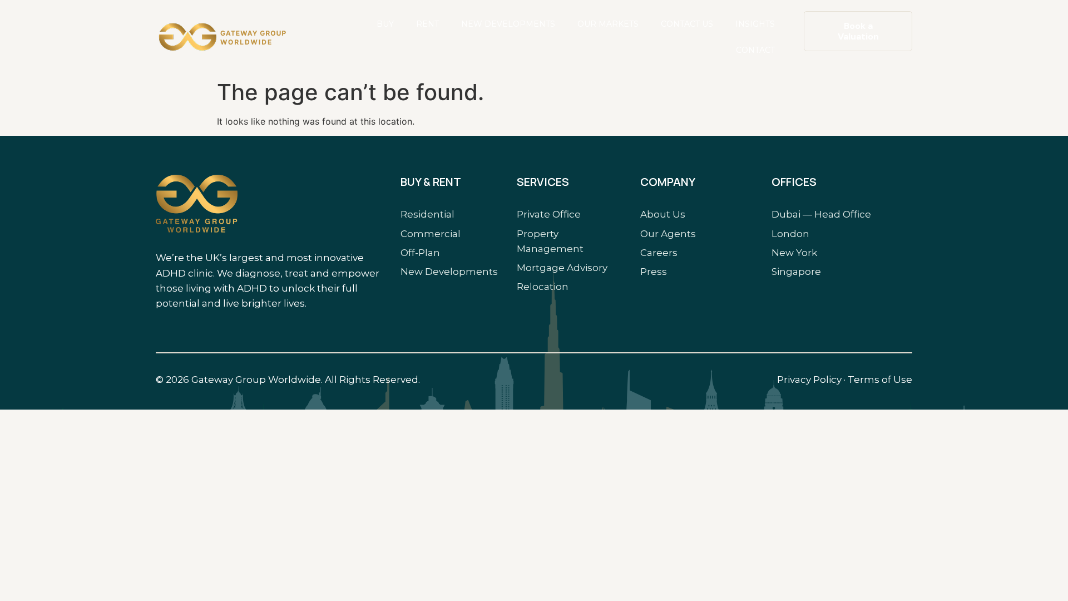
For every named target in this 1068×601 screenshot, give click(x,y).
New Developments (508, 24)
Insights (755, 24)
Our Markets (608, 24)
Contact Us (687, 24)
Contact (755, 50)
